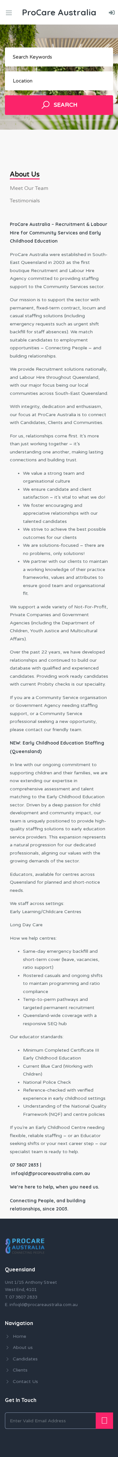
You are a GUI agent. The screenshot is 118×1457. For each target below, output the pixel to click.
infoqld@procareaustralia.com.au (44, 1304)
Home (19, 1336)
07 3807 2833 (23, 1297)
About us (25, 174)
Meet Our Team (29, 188)
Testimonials (25, 200)
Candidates (25, 1359)
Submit (104, 1420)
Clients (20, 1370)
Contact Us (25, 1381)
